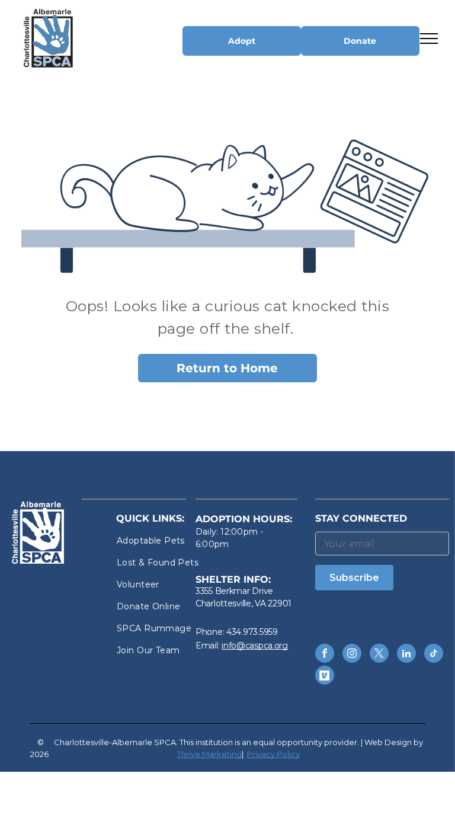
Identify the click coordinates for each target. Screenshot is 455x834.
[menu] (429, 38)
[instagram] (351, 655)
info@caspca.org (255, 645)
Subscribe (354, 577)
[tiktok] (433, 655)
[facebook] (324, 655)
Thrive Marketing (209, 754)
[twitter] (379, 655)
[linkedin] (406, 655)
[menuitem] (159, 541)
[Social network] (324, 677)
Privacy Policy (273, 754)
